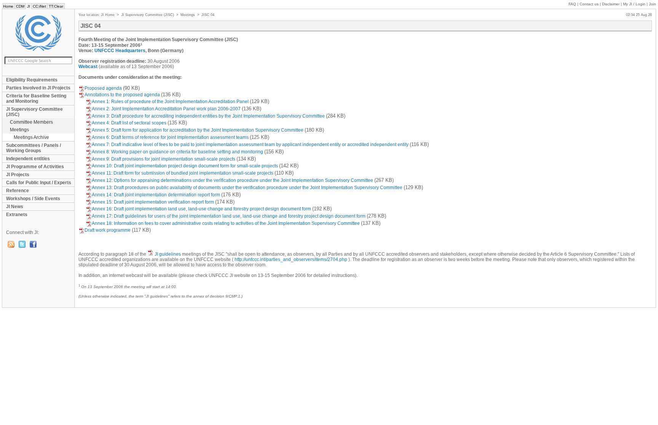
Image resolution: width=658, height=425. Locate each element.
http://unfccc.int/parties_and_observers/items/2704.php (291, 259)
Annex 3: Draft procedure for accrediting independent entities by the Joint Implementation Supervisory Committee (208, 116)
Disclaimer (611, 4)
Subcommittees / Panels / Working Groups (33, 148)
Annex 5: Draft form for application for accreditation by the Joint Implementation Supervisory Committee (197, 130)
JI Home (108, 15)
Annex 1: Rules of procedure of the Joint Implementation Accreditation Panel (170, 101)
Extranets (16, 214)
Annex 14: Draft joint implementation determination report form (156, 194)
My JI (634, 4)
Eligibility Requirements (31, 80)
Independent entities (28, 158)
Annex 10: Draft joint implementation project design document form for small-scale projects (185, 166)
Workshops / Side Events (33, 198)
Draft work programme (108, 230)
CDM (20, 6)
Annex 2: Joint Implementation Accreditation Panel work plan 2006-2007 (166, 108)
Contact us (589, 4)
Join (652, 4)
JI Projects (17, 174)
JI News (14, 206)
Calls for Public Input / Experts (38, 182)
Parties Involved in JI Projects (38, 88)
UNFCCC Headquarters (119, 50)
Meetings (19, 129)
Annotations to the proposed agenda (122, 94)
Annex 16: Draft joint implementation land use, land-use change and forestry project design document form (201, 209)
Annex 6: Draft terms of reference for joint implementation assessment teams (170, 137)
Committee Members (31, 122)
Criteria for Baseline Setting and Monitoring (36, 98)
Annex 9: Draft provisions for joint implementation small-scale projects (163, 159)
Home (8, 6)
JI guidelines (168, 254)
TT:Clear (56, 6)
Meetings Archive (31, 137)
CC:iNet (39, 6)
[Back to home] (38, 33)
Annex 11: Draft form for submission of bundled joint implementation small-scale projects (182, 173)
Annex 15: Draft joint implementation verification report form (153, 202)
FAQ (572, 4)
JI (28, 6)
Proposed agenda (103, 88)
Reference (17, 190)
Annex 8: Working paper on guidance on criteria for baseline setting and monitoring (177, 151)
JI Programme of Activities (35, 166)
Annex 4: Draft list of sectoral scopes (129, 123)
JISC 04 (207, 15)
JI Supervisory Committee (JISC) (34, 112)
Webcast (87, 66)
